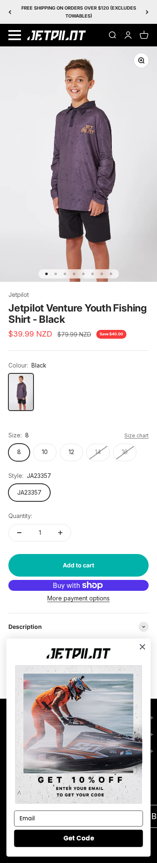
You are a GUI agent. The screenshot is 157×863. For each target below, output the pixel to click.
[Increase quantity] (60, 532)
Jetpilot (18, 294)
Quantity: (20, 515)
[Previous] (9, 12)
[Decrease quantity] (19, 532)
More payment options (78, 598)
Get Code (78, 838)
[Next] (147, 12)
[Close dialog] (142, 647)
